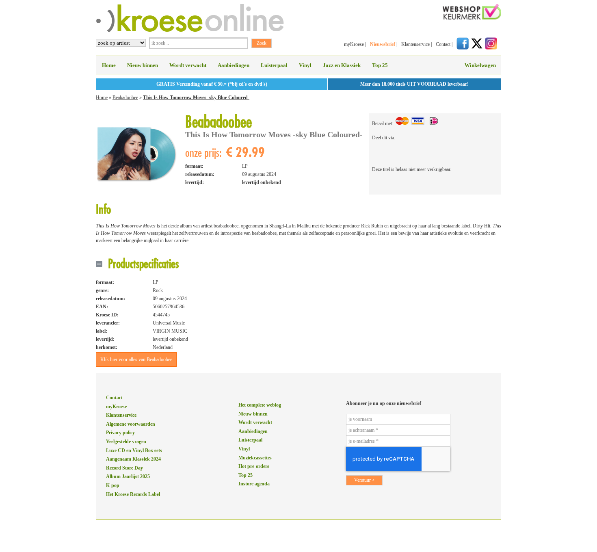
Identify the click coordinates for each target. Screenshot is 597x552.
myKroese (354, 44)
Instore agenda (254, 484)
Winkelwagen (480, 65)
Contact (443, 44)
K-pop (112, 485)
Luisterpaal (274, 65)
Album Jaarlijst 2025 (128, 476)
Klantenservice (415, 44)
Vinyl (305, 65)
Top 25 (380, 65)
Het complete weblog (259, 405)
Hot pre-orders (253, 466)
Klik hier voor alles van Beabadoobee (136, 359)
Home (109, 65)
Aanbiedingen (233, 65)
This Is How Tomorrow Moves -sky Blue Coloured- (196, 97)
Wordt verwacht (187, 65)
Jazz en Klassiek (342, 65)
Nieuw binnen (142, 65)
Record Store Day (124, 468)
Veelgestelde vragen (126, 441)
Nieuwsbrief (382, 44)
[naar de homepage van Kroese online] (190, 31)
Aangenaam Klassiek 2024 (133, 459)
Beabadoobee (125, 97)
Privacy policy (120, 432)
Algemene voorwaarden (130, 424)
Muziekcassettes (255, 458)
